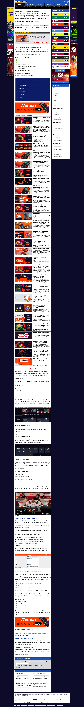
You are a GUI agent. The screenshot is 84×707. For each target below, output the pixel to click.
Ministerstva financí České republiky (56, 693)
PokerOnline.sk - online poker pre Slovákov (41, 689)
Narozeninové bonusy (57, 112)
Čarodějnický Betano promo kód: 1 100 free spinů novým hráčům (40, 286)
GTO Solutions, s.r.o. (60, 705)
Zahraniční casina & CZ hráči (58, 128)
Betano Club (20, 608)
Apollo (39, 6)
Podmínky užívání (31, 705)
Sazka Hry (28, 6)
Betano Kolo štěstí (22, 601)
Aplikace (20, 97)
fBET (64, 6)
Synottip (24, 6)
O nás (15, 705)
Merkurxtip (58, 6)
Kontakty (18, 705)
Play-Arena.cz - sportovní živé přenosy (40, 686)
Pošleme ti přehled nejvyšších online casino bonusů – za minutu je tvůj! (31, 661)
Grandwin (49, 6)
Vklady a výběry (22, 91)
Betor (35, 6)
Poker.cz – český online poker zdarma (40, 681)
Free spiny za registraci (57, 116)
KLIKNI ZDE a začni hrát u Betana (39, 42)
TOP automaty (21, 94)
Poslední (35, 368)
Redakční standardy (24, 705)
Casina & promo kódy (57, 117)
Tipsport (20, 6)
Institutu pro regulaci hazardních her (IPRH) (39, 694)
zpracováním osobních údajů (26, 665)
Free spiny (21, 92)
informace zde (35, 699)
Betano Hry (55, 91)
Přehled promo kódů (22, 89)
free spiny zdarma (37, 610)
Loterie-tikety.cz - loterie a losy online (40, 676)
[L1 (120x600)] (10, 41)
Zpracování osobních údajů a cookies (40, 705)
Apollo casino (56, 102)
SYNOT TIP (55, 95)
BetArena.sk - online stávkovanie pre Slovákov (24, 685)
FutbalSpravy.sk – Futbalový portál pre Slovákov (24, 689)
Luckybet (54, 6)
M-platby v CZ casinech (57, 151)
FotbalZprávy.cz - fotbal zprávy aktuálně (23, 678)
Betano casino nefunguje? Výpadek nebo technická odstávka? (40, 296)
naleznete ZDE (43, 590)
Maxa (23, 8)
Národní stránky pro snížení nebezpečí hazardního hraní (55, 702)
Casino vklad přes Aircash (58, 156)
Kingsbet (16, 8)
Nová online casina (57, 126)
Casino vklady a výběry (57, 146)
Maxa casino (56, 98)
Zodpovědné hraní (58, 694)
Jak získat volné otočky (57, 119)
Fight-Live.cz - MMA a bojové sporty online (23, 676)
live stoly (46, 642)
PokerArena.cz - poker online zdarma (40, 680)
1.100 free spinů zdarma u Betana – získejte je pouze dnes (40, 259)
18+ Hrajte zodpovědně (51, 705)
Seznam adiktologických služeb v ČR (36, 702)
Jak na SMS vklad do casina (58, 149)
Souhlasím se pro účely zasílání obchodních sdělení (30, 665)
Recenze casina (22, 84)
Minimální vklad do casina (58, 147)
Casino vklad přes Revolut (58, 154)
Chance (32, 6)
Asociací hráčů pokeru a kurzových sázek (21, 695)
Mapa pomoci (44, 702)
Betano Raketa (21, 599)
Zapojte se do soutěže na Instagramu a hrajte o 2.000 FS (39, 306)
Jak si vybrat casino (57, 137)
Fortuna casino (56, 93)
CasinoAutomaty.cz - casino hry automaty (40, 678)
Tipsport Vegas (56, 90)
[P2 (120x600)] (73, 76)
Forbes (46, 6)
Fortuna (16, 6)
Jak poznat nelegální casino (58, 140)
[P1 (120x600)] (73, 41)
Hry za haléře (21, 95)
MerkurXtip (55, 105)
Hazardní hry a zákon (57, 130)
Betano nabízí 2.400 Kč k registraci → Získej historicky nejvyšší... (41, 215)
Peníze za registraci (57, 114)
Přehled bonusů (21, 88)
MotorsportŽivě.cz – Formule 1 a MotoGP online (24, 683)
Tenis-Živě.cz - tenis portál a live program (23, 681)
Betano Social (21, 98)
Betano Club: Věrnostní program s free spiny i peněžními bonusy (39, 276)
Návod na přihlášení (22, 85)
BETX (62, 6)
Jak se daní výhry (56, 131)
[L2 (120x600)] (10, 76)
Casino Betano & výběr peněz (41, 248)
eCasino (20, 8)
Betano (42, 6)
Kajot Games (38, 439)
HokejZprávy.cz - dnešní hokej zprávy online (24, 680)
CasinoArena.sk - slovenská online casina (40, 688)
